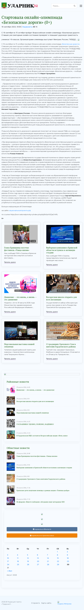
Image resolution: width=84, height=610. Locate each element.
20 (38, 561)
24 (8, 564)
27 (38, 564)
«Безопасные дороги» (71, 44)
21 (48, 561)
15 (58, 558)
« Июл (9, 571)
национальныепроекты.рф (20, 210)
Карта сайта (46, 603)
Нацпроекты (27, 27)
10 (8, 558)
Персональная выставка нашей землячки (19, 345)
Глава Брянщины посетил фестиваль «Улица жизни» (16, 248)
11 (17, 558)
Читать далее (10, 262)
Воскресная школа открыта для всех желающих (61, 298)
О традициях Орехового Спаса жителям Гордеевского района (61, 345)
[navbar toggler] (80, 5)
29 (58, 564)
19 (28, 561)
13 (38, 558)
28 (48, 564)
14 (48, 558)
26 (28, 564)
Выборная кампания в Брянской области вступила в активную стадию (61, 250)
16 (68, 558)
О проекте (35, 603)
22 (58, 561)
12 (28, 558)
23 (68, 561)
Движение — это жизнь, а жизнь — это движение (20, 298)
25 (18, 564)
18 (18, 561)
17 (8, 561)
